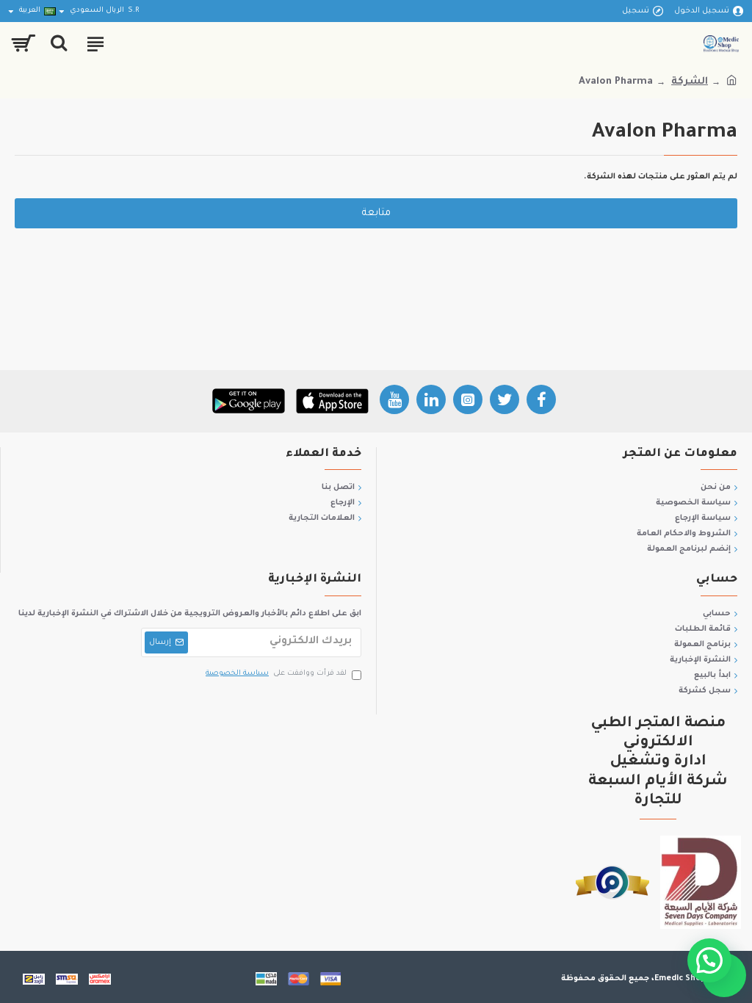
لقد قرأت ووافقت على (276, 674)
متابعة (376, 213)
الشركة (689, 81)
